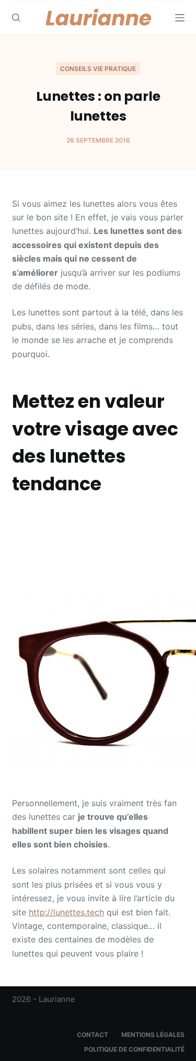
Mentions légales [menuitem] (153, 1035)
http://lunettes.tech (66, 912)
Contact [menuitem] (92, 1035)
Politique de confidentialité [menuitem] (134, 1049)
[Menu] (180, 17)
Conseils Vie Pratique (98, 69)
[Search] (16, 17)
